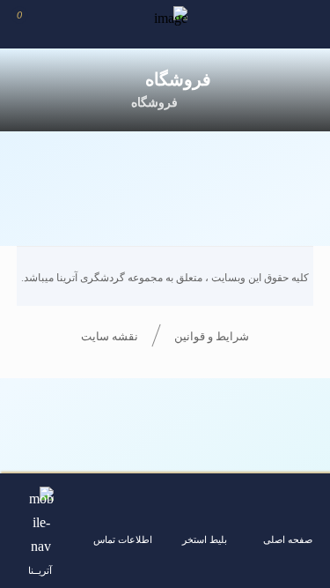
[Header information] (303, 24)
